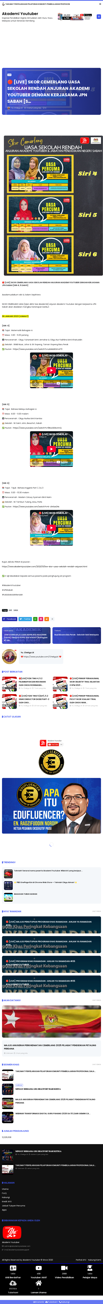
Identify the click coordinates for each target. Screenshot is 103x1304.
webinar (19, 1085)
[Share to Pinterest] (41, 619)
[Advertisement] (51, 44)
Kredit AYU (7, 1201)
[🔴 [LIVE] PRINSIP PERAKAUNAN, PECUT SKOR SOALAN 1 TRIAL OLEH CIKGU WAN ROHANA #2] (60, 708)
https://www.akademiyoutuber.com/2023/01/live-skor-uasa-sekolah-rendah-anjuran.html (44, 566)
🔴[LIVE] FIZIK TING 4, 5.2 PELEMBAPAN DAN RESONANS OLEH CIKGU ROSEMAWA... (32, 681)
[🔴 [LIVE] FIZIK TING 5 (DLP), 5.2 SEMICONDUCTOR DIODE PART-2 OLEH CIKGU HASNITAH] (9, 708)
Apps (4, 1210)
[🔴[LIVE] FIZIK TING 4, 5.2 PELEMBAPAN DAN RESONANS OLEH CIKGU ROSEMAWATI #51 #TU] (9, 690)
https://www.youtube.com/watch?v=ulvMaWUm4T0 (37, 349)
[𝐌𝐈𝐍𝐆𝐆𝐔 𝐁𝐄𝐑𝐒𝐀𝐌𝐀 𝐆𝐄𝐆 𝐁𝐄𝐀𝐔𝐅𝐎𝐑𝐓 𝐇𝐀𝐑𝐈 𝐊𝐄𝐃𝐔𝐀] (7, 1094)
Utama (5, 1189)
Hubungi (6, 1197)
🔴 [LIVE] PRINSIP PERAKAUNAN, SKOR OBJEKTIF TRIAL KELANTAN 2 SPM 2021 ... (85, 681)
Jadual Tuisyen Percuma (13, 1205)
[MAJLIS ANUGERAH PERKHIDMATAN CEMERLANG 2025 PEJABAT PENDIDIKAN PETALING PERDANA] (3, 4)
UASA (16, 610)
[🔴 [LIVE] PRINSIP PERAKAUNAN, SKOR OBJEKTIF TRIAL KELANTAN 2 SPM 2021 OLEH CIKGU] (60, 690)
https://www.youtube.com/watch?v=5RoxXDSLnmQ (37, 428)
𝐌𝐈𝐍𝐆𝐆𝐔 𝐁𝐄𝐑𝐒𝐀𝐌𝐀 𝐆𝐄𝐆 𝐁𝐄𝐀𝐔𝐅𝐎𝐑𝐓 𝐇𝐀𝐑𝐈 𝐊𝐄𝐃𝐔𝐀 (38, 1089)
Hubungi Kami (94, 1260)
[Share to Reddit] (46, 619)
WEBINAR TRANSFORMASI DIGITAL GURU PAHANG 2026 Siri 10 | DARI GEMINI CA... (47, 1045)
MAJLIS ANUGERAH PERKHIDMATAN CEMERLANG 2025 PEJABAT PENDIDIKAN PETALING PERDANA (45, 4)
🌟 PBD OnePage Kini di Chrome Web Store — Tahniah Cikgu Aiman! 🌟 (45, 882)
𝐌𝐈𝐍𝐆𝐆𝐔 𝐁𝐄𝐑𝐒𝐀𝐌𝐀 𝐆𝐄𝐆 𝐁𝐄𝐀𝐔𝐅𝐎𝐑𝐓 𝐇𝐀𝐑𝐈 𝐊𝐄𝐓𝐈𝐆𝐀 (38, 1151)
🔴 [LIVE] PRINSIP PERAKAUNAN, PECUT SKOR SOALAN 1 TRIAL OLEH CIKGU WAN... (84, 699)
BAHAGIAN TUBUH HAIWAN (25, 894)
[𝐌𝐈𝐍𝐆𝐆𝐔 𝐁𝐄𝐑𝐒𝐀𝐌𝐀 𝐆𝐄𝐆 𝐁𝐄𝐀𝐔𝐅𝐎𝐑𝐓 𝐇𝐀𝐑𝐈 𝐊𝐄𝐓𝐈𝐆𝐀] (7, 1160)
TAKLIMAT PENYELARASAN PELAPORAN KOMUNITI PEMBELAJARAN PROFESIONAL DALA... (55, 1071)
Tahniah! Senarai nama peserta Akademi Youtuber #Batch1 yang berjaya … (48, 871)
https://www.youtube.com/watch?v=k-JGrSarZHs (36, 506)
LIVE (9, 75)
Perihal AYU (81, 1260)
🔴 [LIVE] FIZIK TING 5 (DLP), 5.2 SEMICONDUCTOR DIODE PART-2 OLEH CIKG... (34, 699)
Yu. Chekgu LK (27, 652)
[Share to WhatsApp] (35, 619)
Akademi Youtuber (20, 13)
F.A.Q (4, 1193)
